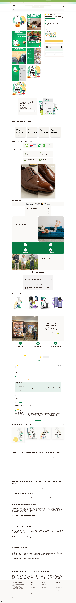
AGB (56, 584)
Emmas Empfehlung (33, 593)
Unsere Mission (44, 584)
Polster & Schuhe (43, 5)
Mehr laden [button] (38, 420)
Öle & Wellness (36, 5)
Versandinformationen (59, 587)
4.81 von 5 (29, 355)
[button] (47, 14)
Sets (31, 584)
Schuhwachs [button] (38, 360)
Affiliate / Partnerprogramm (46, 590)
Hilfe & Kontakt (44, 587)
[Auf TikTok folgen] (16, 597)
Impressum (57, 590)
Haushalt (49, 5)
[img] (17, 365)
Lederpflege (30, 5)
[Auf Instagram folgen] (12, 597)
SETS (26, 5)
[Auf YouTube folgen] (14, 597)
